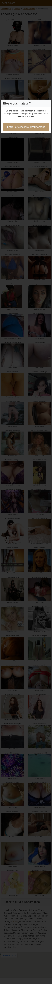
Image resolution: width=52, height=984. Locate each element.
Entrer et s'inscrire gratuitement (26, 126)
